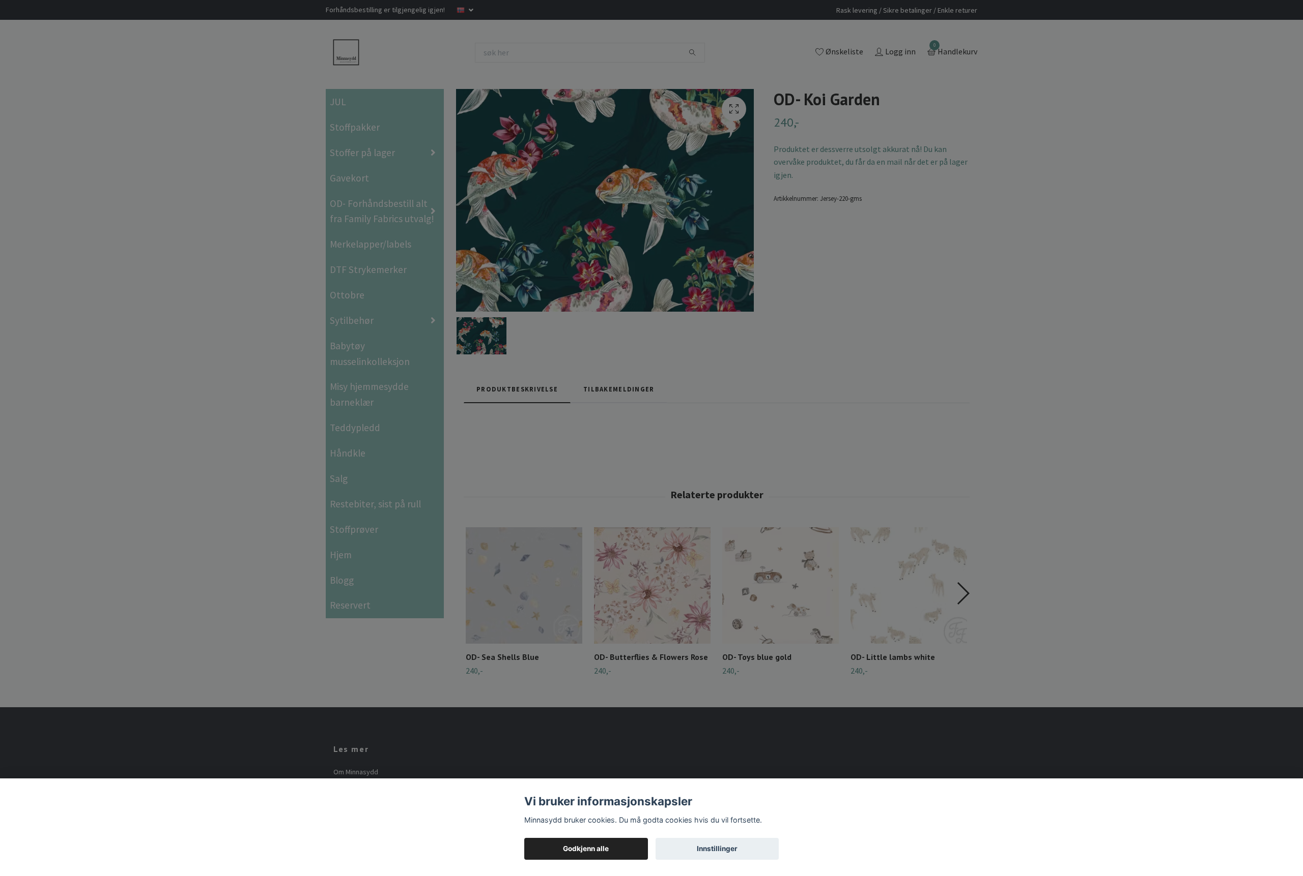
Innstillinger (717, 848)
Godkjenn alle (586, 848)
